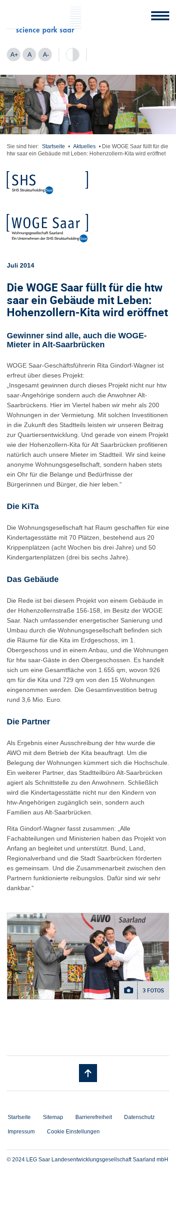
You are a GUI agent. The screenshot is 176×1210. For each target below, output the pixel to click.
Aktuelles (84, 146)
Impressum (21, 1131)
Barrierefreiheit (93, 1117)
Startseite (53, 146)
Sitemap (53, 1117)
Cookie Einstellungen (73, 1131)
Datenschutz (139, 1117)
